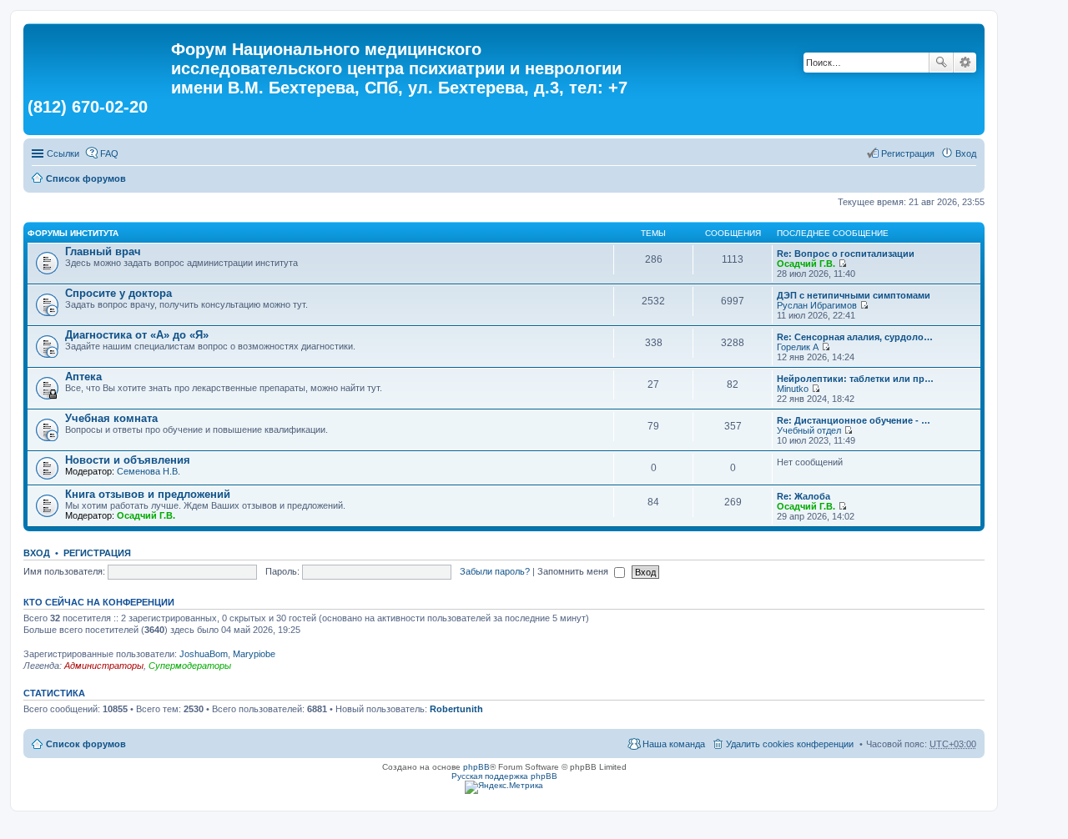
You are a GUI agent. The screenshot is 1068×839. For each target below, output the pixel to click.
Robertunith (456, 709)
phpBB (476, 766)
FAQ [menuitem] (109, 153)
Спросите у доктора (118, 293)
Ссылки (63, 153)
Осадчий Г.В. (806, 264)
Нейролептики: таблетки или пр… (855, 379)
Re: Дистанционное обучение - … (853, 420)
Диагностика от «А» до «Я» (137, 335)
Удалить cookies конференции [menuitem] (790, 744)
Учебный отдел (809, 430)
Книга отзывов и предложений (147, 494)
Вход (36, 553)
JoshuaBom (203, 654)
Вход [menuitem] (965, 153)
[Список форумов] (99, 54)
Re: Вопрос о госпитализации (845, 254)
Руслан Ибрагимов (817, 305)
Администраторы (104, 666)
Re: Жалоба (803, 496)
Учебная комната (111, 418)
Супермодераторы (190, 666)
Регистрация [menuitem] (907, 153)
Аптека (83, 376)
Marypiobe (254, 654)
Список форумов (86, 178)
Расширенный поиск (965, 63)
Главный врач (103, 251)
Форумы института (73, 233)
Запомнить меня (574, 571)
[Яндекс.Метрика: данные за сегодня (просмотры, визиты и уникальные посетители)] (504, 787)
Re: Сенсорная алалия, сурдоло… (855, 337)
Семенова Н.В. (148, 471)
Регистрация (97, 553)
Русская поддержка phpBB (504, 776)
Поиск (941, 63)
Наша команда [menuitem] (673, 744)
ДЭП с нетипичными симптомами (853, 295)
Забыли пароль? (495, 571)
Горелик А (798, 347)
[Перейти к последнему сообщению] (842, 264)
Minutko (793, 389)
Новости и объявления (127, 460)
